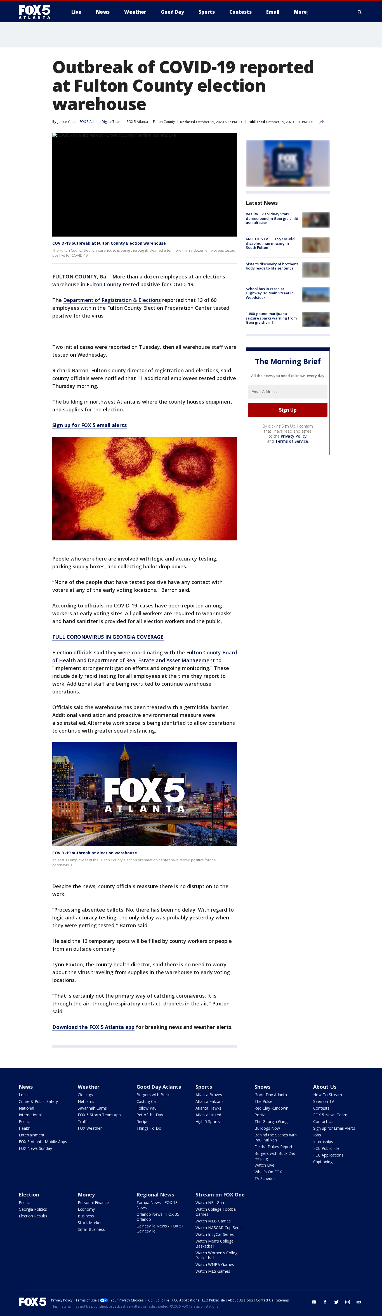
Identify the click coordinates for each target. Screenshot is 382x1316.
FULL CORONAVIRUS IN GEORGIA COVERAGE (108, 636)
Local (24, 1094)
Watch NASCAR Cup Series (219, 1227)
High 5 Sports (207, 1121)
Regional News (155, 1194)
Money (86, 1194)
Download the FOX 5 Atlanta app (93, 1027)
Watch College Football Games (216, 1212)
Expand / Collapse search (360, 12)
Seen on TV (323, 1101)
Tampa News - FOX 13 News (157, 1205)
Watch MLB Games (213, 1221)
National (26, 1108)
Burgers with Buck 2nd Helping (274, 1156)
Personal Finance (93, 1202)
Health (24, 1128)
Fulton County (164, 121)
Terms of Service (291, 441)
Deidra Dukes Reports (274, 1146)
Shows (262, 1086)
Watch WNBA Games (214, 1264)
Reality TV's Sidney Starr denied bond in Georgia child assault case (272, 218)
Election (29, 1194)
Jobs (317, 1135)
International (30, 1114)
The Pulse (263, 1101)
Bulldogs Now (267, 1128)
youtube (314, 1302)
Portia (259, 1114)
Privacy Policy (294, 436)
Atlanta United (208, 1114)
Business (86, 1216)
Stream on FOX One (220, 1194)
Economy (86, 1209)
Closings (85, 1094)
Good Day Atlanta (158, 1086)
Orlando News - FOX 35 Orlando (157, 1217)
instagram (347, 1302)
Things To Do (148, 1128)
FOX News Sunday (35, 1148)
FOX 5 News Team (330, 1114)
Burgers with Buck (152, 1094)
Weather (89, 1086)
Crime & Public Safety (38, 1101)
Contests (321, 1108)
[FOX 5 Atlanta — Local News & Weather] (37, 12)
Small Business (91, 1229)
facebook (325, 1302)
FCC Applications (328, 1155)
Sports (203, 1086)
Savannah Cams (92, 1108)
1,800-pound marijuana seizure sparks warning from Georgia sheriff (271, 318)
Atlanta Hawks (208, 1108)
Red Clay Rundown (271, 1108)
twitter (336, 1302)
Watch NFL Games (212, 1202)
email (358, 1302)
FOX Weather (90, 1128)
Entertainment (31, 1135)
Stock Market (90, 1222)
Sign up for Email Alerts (334, 1128)
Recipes (143, 1121)
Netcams (86, 1101)
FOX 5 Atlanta (137, 121)
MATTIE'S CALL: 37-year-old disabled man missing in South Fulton (270, 243)
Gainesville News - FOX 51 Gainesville (160, 1228)
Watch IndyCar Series (214, 1234)
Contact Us (323, 1121)
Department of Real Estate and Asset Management (151, 660)
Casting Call (146, 1101)
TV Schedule (265, 1178)
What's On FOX (268, 1171)
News (26, 1086)
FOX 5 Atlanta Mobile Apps (43, 1141)
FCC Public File (326, 1148)
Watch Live (264, 1165)
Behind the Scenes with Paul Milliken (275, 1137)
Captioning (323, 1161)
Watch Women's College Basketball (217, 1255)
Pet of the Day (149, 1114)
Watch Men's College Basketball (214, 1243)
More (300, 12)
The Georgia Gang (270, 1121)
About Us (324, 1086)
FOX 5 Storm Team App (99, 1114)
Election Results (33, 1216)
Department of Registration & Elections (112, 300)
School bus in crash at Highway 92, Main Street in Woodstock (270, 293)
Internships (323, 1141)
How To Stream (327, 1094)
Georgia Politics (33, 1209)
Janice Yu (65, 121)
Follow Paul (146, 1108)
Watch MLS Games (212, 1271)
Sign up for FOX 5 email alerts (89, 425)
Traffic (83, 1121)
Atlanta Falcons (209, 1101)
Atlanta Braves (208, 1094)
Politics (25, 1121)
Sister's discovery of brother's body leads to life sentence (272, 266)
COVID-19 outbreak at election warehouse (94, 852)
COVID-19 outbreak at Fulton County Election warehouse (109, 243)
